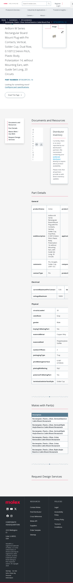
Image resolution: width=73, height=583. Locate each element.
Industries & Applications (36, 10)
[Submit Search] (49, 4)
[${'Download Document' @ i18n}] (41, 144)
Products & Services (13, 10)
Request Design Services (14, 138)
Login (58, 6)
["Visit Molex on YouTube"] (11, 509)
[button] (62, 32)
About (42, 15)
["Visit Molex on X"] (15, 509)
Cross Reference (36, 516)
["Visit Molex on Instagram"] (11, 516)
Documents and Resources (14, 123)
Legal (56, 507)
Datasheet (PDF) (33, 144)
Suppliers (33, 526)
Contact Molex (35, 507)
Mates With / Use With (13, 133)
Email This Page (13, 95)
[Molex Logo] (11, 4)
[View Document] (37, 144)
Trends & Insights (59, 10)
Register (58, 4)
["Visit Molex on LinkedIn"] (7, 509)
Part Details (13, 128)
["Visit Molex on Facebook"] (8, 516)
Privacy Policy (59, 519)
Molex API (33, 521)
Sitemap (8, 571)
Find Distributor (35, 512)
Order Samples (35, 530)
